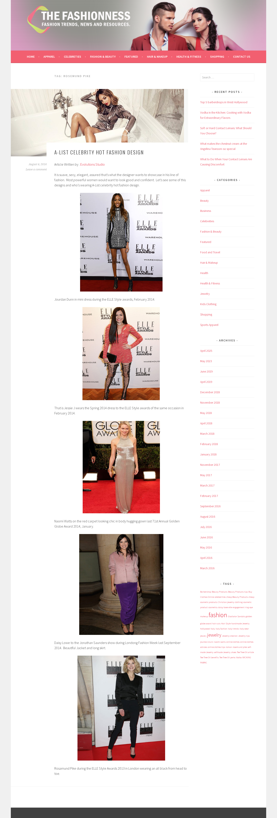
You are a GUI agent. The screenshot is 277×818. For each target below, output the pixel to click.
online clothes (233, 641)
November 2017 (210, 465)
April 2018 (206, 423)
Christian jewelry (226, 602)
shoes (233, 652)
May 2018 (206, 413)
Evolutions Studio (92, 164)
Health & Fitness (188, 57)
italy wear (244, 628)
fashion (218, 615)
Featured (131, 57)
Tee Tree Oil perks (227, 657)
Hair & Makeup (157, 57)
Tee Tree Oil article (245, 652)
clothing (239, 602)
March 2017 (207, 485)
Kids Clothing (208, 304)
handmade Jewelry (240, 623)
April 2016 (206, 558)
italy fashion (221, 628)
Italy (213, 628)
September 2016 (210, 506)
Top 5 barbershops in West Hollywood (223, 102)
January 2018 (208, 454)
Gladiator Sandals (236, 616)
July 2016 (206, 527)
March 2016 (207, 568)
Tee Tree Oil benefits (209, 657)
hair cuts (216, 623)
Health (204, 273)
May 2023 (206, 361)
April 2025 (206, 351)
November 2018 (210, 402)
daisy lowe (223, 607)
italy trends (233, 628)
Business (205, 211)
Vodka (239, 657)
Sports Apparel (209, 325)
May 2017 (206, 475)
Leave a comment (36, 169)
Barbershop (205, 591)
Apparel (49, 57)
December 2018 (210, 392)
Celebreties (72, 57)
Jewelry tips (244, 635)
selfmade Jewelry (222, 652)
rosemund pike (240, 647)
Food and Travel (210, 252)
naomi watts (220, 641)
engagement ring (241, 607)
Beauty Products (219, 591)
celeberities (220, 597)
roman (229, 647)
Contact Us (241, 57)
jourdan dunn (206, 641)
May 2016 (206, 547)
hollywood (205, 628)
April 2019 (206, 382)
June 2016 (206, 537)
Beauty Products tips (238, 591)
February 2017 (209, 496)
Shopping (217, 57)
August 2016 (207, 516)
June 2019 (206, 371)
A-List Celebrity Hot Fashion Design (99, 152)
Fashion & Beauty (103, 57)
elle (230, 607)
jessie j (203, 635)
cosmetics (212, 607)
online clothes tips (216, 647)
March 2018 (207, 434)
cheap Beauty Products (237, 597)
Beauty (204, 201)
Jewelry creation (230, 635)
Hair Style (226, 623)
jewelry (214, 635)
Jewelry (205, 294)
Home (31, 57)
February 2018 (209, 444)
